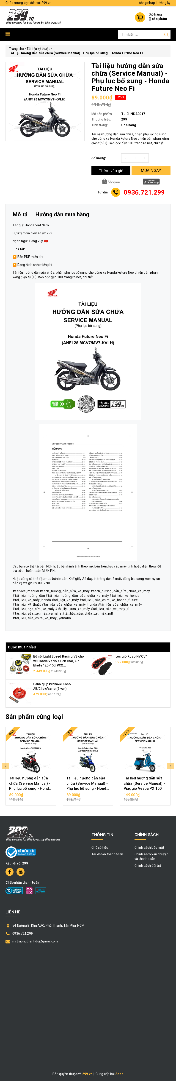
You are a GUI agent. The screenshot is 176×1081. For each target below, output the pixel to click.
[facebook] (10, 872)
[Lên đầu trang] (169, 753)
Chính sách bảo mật (149, 847)
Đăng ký (164, 3)
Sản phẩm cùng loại (34, 716)
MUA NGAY (151, 170)
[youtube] (20, 872)
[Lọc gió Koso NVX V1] (101, 665)
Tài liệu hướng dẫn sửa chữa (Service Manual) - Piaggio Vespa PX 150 (144, 783)
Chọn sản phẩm (30, 797)
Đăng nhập (147, 3)
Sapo (120, 1074)
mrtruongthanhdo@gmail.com (35, 941)
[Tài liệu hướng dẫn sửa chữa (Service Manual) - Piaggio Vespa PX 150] (145, 751)
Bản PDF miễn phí (30, 257)
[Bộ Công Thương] (21, 852)
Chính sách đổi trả (148, 865)
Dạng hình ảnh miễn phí (34, 265)
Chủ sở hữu (99, 847)
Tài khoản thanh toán (107, 854)
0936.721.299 (22, 933)
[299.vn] (33, 16)
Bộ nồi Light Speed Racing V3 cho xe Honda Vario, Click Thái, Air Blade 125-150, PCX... (58, 661)
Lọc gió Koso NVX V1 (132, 656)
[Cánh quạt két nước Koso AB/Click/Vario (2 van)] (19, 693)
